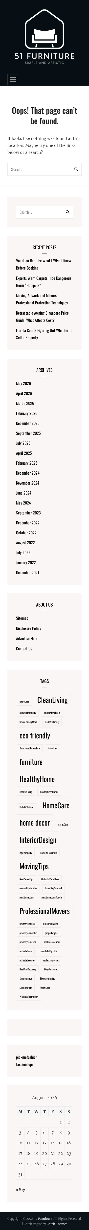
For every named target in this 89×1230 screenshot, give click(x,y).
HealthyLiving (26, 792)
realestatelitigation (48, 951)
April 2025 (24, 453)
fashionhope (25, 1064)
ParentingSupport (53, 888)
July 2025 (23, 443)
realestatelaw (26, 951)
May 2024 (23, 503)
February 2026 (26, 413)
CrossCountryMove (28, 722)
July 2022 (23, 553)
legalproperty (26, 853)
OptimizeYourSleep (50, 879)
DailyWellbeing (52, 722)
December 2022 (28, 523)
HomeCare (56, 805)
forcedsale (52, 748)
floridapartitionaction (30, 748)
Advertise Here (27, 638)
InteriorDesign (38, 839)
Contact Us (24, 649)
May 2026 (23, 383)
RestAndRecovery (28, 969)
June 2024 (23, 493)
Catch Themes (57, 1224)
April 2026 (24, 393)
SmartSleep (45, 988)
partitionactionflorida (52, 897)
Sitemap (22, 618)
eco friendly (35, 735)
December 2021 (27, 572)
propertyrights (51, 933)
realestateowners (27, 960)
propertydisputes (27, 924)
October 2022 (26, 533)
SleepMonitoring (47, 978)
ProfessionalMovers (45, 910)
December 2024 (28, 473)
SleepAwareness (51, 969)
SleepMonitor (26, 978)
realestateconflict (52, 942)
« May (20, 1189)
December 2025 (28, 423)
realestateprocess (51, 960)
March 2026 (25, 403)
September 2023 (28, 513)
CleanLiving (52, 699)
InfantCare (63, 824)
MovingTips (34, 865)
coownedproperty (28, 713)
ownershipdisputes (28, 888)
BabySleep (24, 702)
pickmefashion (26, 1057)
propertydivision (50, 924)
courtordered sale (52, 713)
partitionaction (27, 897)
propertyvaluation (28, 942)
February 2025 (26, 463)
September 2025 (28, 433)
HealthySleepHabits (49, 792)
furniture (31, 761)
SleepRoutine (26, 988)
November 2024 (27, 483)
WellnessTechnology (29, 997)
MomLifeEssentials (48, 853)
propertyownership (28, 933)
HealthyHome (37, 778)
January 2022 (26, 562)
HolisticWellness (27, 807)
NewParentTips (26, 879)
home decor (35, 822)
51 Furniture (43, 1219)
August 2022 (25, 543)
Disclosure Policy (28, 628)
